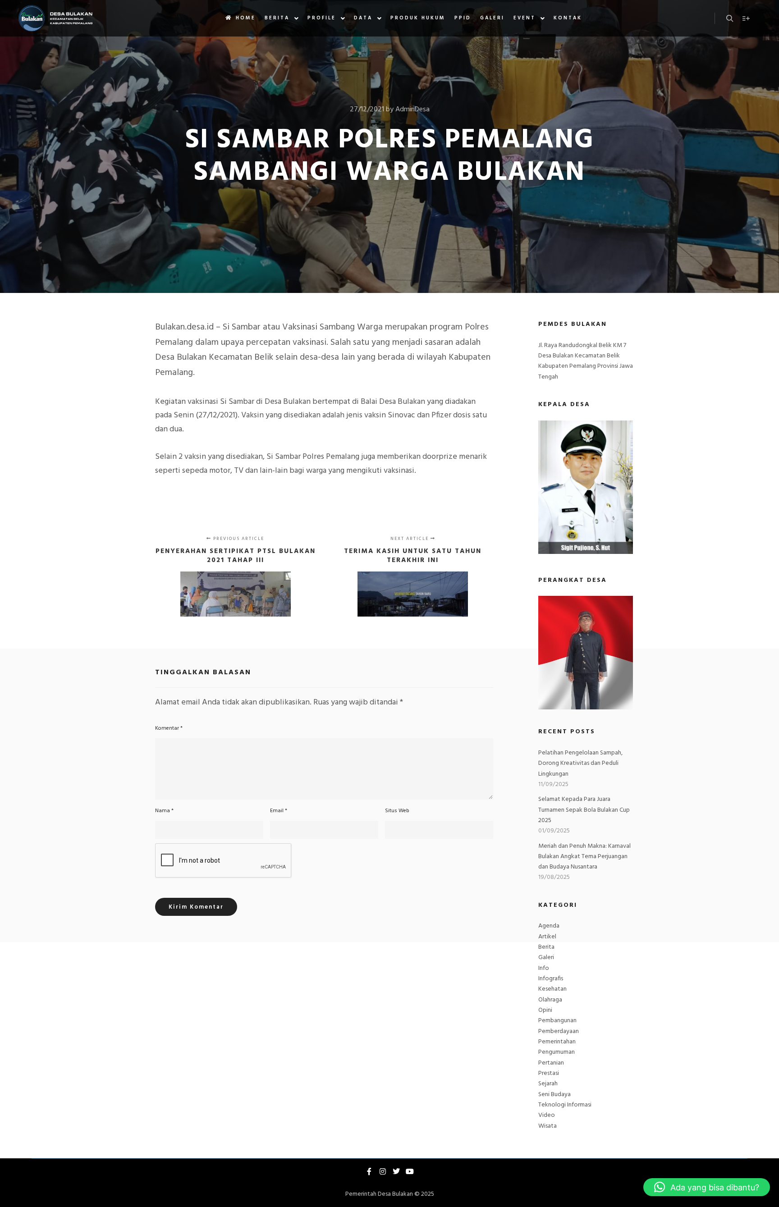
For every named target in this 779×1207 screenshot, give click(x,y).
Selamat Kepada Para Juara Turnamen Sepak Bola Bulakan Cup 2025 (584, 810)
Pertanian (551, 1063)
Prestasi (548, 1073)
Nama (164, 810)
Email (278, 810)
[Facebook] (369, 1171)
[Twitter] (396, 1171)
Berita (546, 947)
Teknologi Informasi (564, 1105)
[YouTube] (410, 1171)
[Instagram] (383, 1171)
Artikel (547, 937)
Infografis (550, 979)
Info (543, 968)
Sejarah (548, 1084)
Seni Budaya (554, 1094)
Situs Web (397, 810)
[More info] (746, 18)
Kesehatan (552, 989)
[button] (706, 1187)
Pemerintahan (557, 1042)
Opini (545, 1010)
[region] (585, 652)
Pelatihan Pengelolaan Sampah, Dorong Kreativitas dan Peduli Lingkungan (580, 763)
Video (546, 1115)
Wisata (547, 1126)
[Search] (730, 18)
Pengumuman (556, 1052)
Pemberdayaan (558, 1031)
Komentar (169, 728)
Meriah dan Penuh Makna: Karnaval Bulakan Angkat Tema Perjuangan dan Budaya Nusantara (584, 857)
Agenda (548, 926)
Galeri (546, 957)
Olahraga (550, 1000)
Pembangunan (557, 1020)
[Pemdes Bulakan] (55, 18)
